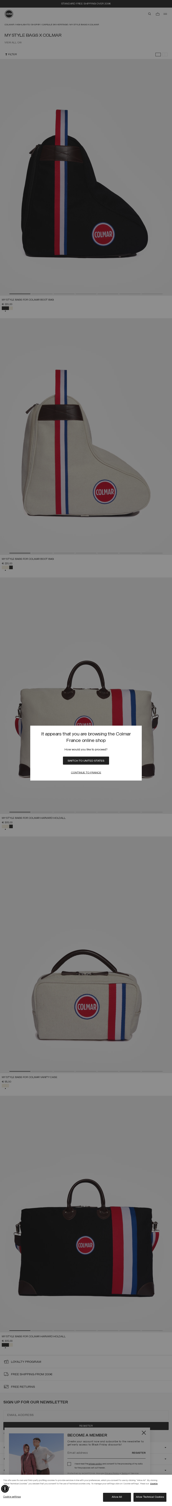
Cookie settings (12, 1496)
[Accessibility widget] (5, 1489)
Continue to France (86, 772)
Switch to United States (86, 761)
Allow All (117, 1497)
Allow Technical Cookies (150, 1497)
